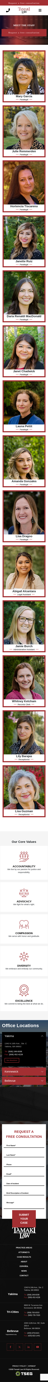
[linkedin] (28, 1347)
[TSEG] (24, 1373)
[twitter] (19, 1347)
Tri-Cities (13, 1311)
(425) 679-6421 (33, 1333)
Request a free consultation (24, 3)
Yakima (9, 1036)
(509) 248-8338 (15, 1051)
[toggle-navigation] (40, 10)
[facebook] (10, 1347)
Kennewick (11, 1071)
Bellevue (10, 1080)
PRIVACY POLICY (19, 1366)
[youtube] (37, 1347)
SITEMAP (32, 1366)
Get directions (11, 1060)
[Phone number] (8, 10)
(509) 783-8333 (33, 1313)
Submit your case (24, 1218)
